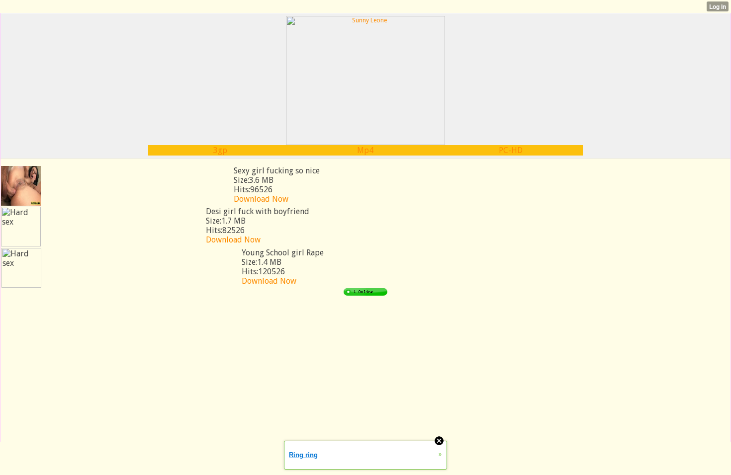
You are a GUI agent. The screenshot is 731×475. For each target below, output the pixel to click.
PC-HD (511, 150)
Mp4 (365, 150)
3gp (220, 150)
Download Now (261, 199)
